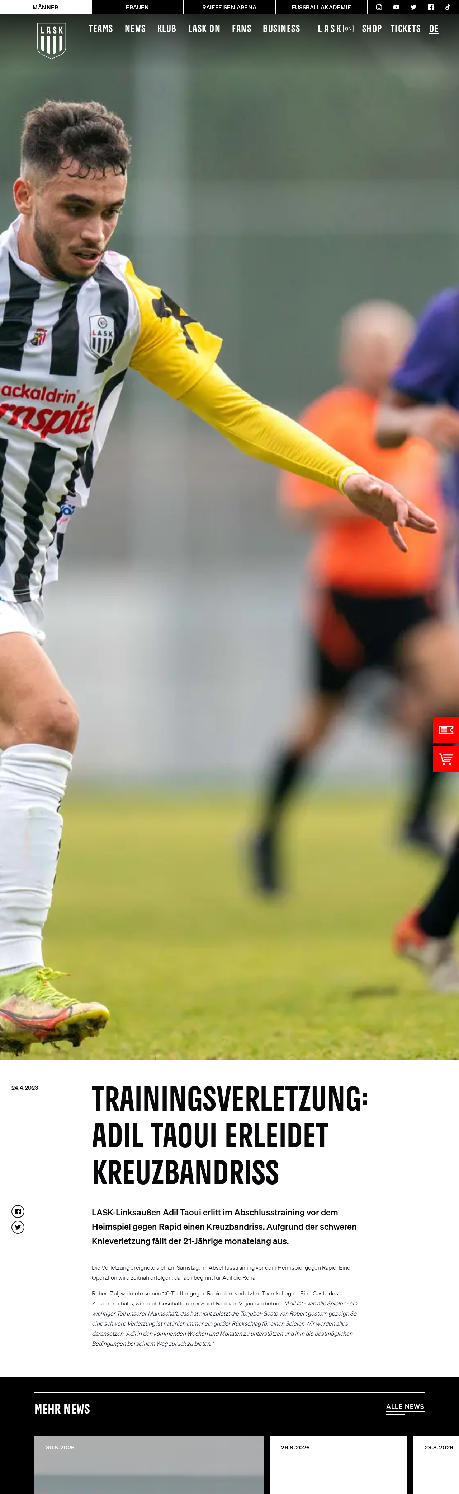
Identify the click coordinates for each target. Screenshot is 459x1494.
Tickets (406, 29)
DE (434, 29)
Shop (372, 29)
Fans (241, 29)
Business (281, 29)
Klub (167, 29)
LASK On (204, 29)
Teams (101, 29)
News (135, 29)
